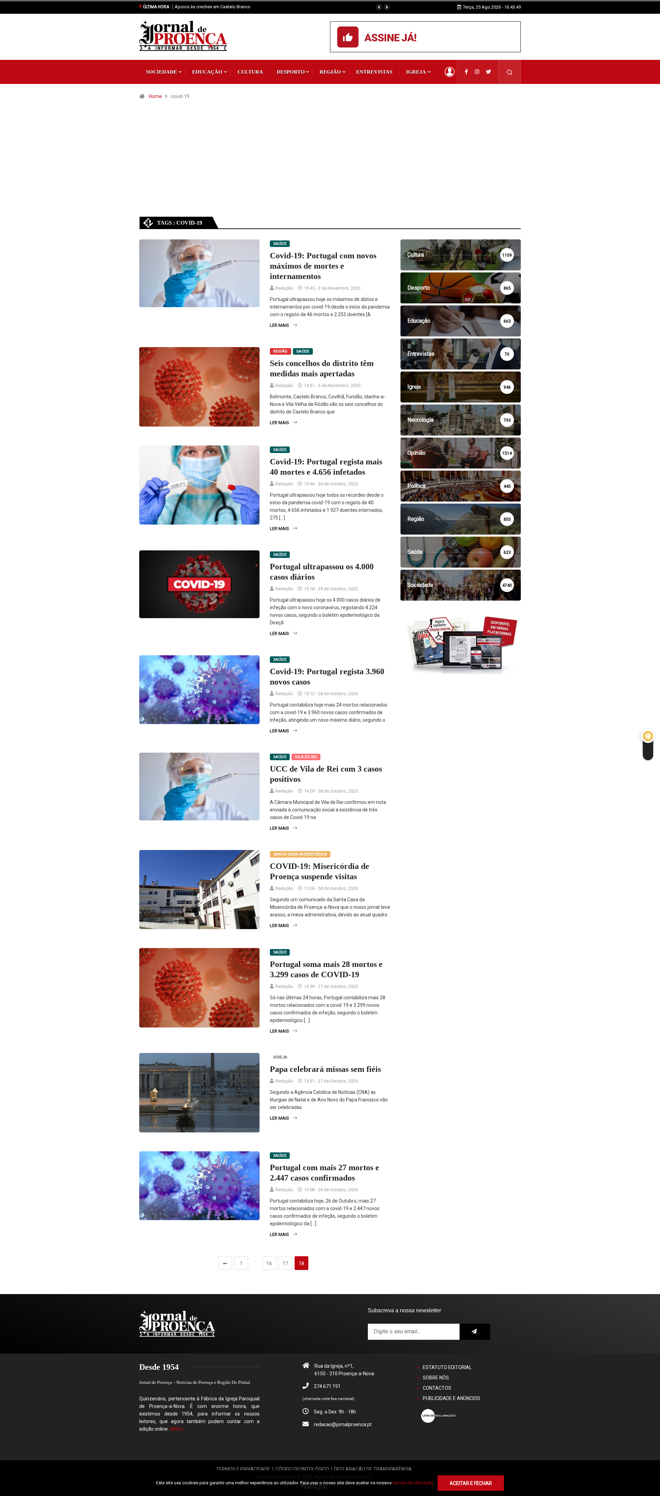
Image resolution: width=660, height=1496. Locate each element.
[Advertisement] (330, 164)
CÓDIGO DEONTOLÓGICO (302, 1469)
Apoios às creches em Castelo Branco (213, 6)
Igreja (416, 72)
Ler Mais (279, 325)
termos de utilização (413, 1482)
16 (269, 1263)
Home (155, 96)
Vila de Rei (306, 757)
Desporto (291, 72)
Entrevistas (374, 72)
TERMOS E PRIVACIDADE (243, 1469)
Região (330, 72)
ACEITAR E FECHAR (471, 1483)
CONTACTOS (437, 1388)
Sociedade (161, 72)
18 (301, 1263)
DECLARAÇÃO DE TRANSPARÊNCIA (373, 1469)
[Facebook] (466, 72)
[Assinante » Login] (449, 72)
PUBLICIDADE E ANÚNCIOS (451, 1398)
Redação (284, 288)
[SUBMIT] (475, 1332)
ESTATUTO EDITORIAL (447, 1367)
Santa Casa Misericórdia (300, 854)
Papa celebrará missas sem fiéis (325, 1069)
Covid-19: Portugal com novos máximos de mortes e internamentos (323, 266)
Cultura (250, 72)
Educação (207, 72)
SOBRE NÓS (436, 1377)
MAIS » (177, 1429)
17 (285, 1263)
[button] (378, 7)
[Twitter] (488, 72)
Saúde (279, 243)
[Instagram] (477, 72)
